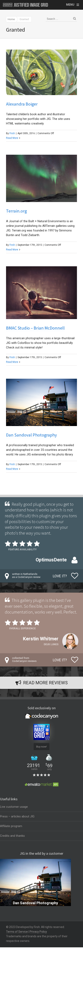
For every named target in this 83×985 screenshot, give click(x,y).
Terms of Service (17, 931)
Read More (12, 138)
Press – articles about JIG (17, 816)
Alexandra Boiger (22, 104)
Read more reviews (45, 682)
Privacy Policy (38, 931)
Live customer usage (14, 807)
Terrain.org (16, 211)
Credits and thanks (12, 836)
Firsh (12, 133)
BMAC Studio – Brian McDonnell (35, 328)
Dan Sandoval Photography (31, 435)
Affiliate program (11, 826)
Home (11, 19)
